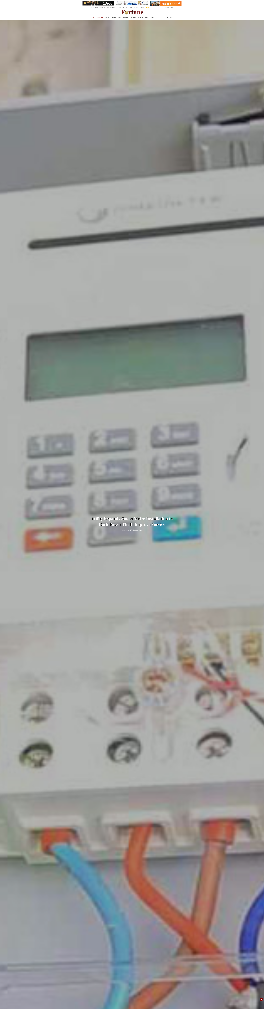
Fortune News (100, 17)
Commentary (126, 17)
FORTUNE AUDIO (121, 7)
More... (152, 17)
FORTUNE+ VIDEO (94, 7)
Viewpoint (133, 17)
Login (171, 17)
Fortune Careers (129, 7)
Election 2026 (145, 8)
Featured (107, 17)
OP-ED (119, 17)
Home (93, 17)
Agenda (114, 17)
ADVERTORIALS (113, 7)
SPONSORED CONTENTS (104, 7)
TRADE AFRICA (136, 7)
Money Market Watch (143, 17)
